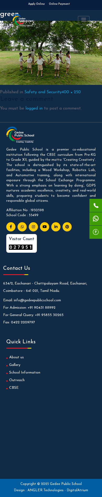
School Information (24, 373)
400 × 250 (71, 92)
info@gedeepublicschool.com (37, 300)
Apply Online (36, 4)
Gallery (14, 365)
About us (16, 357)
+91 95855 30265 (49, 315)
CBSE (14, 388)
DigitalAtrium (77, 490)
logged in (34, 108)
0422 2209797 (23, 322)
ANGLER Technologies (46, 490)
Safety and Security (43, 92)
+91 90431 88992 (41, 308)
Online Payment (59, 4)
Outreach (17, 380)
